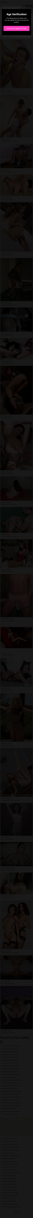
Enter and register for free (16, 28)
